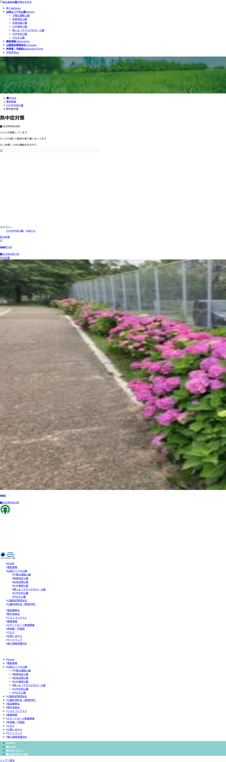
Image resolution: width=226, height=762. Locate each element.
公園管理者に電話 (18, 754)
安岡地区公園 (19, 19)
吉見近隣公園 (19, 23)
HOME (12, 746)
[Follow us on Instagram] (7, 541)
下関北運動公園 (21, 15)
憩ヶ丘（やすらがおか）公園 (28, 30)
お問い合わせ (16, 750)
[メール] (8, 537)
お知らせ (31, 231)
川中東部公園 (19, 26)
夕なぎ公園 (18, 37)
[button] (113, 547)
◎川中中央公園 (14, 231)
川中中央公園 (19, 34)
